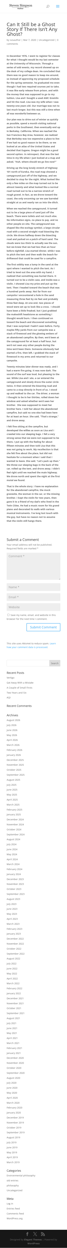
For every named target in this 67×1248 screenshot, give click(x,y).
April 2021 (12, 1038)
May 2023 (12, 913)
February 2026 (14, 749)
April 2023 (12, 918)
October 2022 (14, 948)
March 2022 (13, 983)
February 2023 (14, 928)
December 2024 (15, 819)
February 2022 (14, 988)
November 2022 (15, 943)
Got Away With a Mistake (20, 682)
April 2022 (12, 978)
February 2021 (14, 1048)
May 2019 (12, 1152)
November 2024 (15, 824)
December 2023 (15, 879)
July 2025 (11, 784)
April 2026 (12, 739)
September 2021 (16, 1013)
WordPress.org (15, 1218)
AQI (9, 697)
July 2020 (11, 1082)
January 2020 (14, 1112)
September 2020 (16, 1072)
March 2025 (13, 804)
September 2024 (16, 834)
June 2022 (12, 968)
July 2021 (11, 1023)
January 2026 (14, 754)
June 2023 (12, 908)
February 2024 (14, 869)
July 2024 (11, 844)
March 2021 (13, 1043)
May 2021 (12, 1033)
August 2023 (13, 899)
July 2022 (11, 963)
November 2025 (15, 764)
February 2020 (14, 1107)
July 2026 (11, 725)
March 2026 (13, 744)
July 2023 (11, 904)
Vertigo (10, 677)
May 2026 (12, 735)
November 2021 (15, 1003)
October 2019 (14, 1127)
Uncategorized (46, 39)
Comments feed (15, 1213)
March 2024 (13, 864)
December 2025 (15, 759)
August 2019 (13, 1137)
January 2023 (14, 933)
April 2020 (12, 1097)
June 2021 (12, 1028)
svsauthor (15, 39)
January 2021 (14, 1053)
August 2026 (13, 720)
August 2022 (13, 958)
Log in (10, 1203)
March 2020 (13, 1102)
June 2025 (12, 789)
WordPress (33, 1243)
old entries (12, 1180)
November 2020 (15, 1062)
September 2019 (16, 1132)
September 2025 (16, 774)
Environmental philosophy (21, 1175)
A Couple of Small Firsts (19, 687)
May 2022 (12, 973)
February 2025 (14, 809)
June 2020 (12, 1087)
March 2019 (13, 1162)
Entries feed (13, 1208)
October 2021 (14, 1008)
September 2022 (16, 953)
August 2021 (13, 1018)
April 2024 (12, 859)
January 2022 (14, 993)
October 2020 (14, 1067)
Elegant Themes (33, 1239)
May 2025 (12, 794)
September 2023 (16, 894)
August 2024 (13, 839)
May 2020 (12, 1092)
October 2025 (14, 769)
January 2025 (14, 814)
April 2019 (12, 1157)
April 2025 (12, 799)
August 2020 (13, 1077)
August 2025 (13, 779)
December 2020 (15, 1057)
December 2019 (15, 1117)
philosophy (13, 1185)
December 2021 (15, 998)
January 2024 (14, 874)
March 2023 (13, 923)
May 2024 (12, 854)
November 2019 (15, 1122)
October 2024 (14, 829)
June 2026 (12, 730)
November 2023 (15, 884)
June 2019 (12, 1147)
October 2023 (14, 889)
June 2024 (12, 849)
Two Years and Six (16, 692)
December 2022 (15, 938)
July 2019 (11, 1142)
